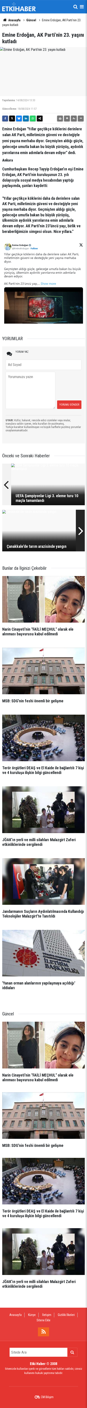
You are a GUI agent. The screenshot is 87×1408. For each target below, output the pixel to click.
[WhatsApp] (33, 118)
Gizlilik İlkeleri (66, 1315)
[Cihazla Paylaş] (40, 118)
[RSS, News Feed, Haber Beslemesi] (43, 1331)
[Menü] (82, 6)
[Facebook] (5, 118)
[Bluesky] (19, 118)
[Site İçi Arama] (75, 6)
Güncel (31, 20)
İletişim (46, 1315)
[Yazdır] (60, 118)
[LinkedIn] (26, 118)
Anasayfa (14, 20)
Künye (32, 1315)
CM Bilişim (47, 1397)
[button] (67, 118)
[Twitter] (12, 118)
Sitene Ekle (43, 1320)
